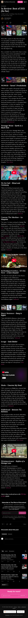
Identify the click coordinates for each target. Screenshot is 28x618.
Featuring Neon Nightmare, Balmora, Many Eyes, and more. (9, 577)
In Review (3, 6)
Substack (20, 214)
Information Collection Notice (15, 517)
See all (4, 584)
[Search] (25, 551)
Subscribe (20, 2)
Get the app (20, 611)
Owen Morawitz (7, 18)
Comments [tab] (4, 534)
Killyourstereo (10, 122)
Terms (19, 607)
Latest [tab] (6, 551)
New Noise (10, 162)
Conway (6, 236)
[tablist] (7, 534)
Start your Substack (10, 611)
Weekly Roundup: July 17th (8, 555)
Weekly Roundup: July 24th (8, 565)
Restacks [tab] (10, 534)
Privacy (15, 607)
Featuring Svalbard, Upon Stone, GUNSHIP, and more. (8, 557)
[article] (14, 558)
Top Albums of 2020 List (9, 242)
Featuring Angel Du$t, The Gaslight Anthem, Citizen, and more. (9, 567)
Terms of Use (20, 516)
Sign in (25, 2)
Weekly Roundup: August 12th (9, 575)
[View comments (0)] (7, 22)
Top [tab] (2, 551)
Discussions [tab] (11, 551)
